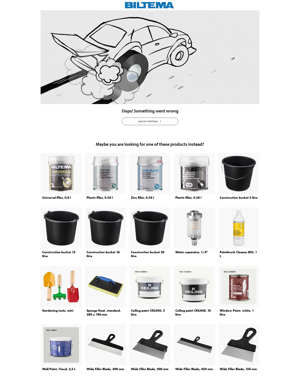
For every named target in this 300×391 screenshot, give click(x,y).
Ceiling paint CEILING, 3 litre (148, 312)
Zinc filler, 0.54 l (142, 198)
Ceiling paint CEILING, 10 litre (193, 312)
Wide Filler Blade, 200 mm (149, 369)
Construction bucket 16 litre (103, 254)
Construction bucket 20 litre (147, 254)
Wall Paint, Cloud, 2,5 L (58, 369)
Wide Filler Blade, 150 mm (238, 369)
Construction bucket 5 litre (239, 198)
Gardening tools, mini (57, 311)
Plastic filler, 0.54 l (100, 198)
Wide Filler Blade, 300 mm (105, 369)
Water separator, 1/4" (191, 252)
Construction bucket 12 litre (58, 254)
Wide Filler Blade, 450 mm (194, 369)
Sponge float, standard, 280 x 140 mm (104, 312)
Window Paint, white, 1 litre (237, 312)
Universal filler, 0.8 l (56, 198)
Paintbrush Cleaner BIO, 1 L (238, 254)
